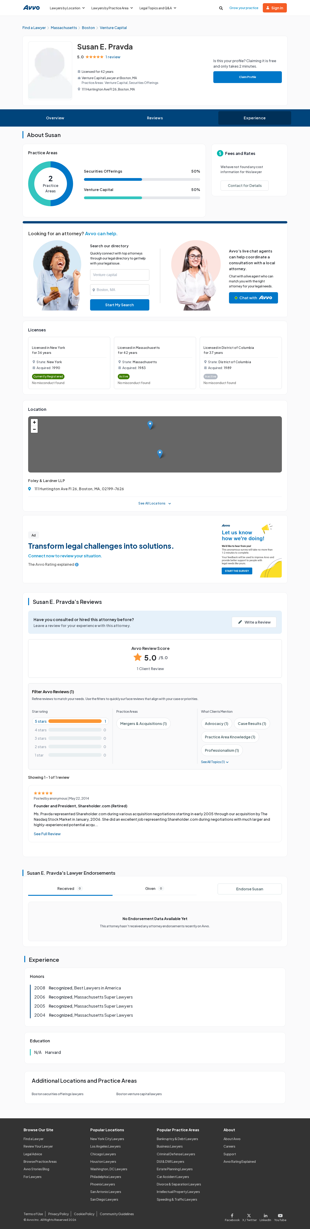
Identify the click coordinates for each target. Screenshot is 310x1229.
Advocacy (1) (216, 723)
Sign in (277, 7)
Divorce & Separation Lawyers (179, 1184)
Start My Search (119, 304)
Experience (255, 117)
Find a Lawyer (34, 1139)
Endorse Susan (249, 888)
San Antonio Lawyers (105, 1192)
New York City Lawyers (107, 1139)
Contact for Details (245, 185)
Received (69, 888)
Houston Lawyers (103, 1161)
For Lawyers (33, 1177)
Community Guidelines (117, 1214)
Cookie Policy (84, 1214)
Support (230, 1154)
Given (153, 888)
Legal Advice (33, 1154)
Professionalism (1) (222, 750)
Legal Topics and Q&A (156, 8)
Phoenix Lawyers (102, 1184)
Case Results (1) (252, 723)
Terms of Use (33, 1214)
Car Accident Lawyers (173, 1177)
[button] (160, 454)
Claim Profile (247, 77)
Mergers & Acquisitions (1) (143, 723)
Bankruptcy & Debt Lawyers (177, 1139)
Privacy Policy (58, 1214)
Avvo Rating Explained (240, 1161)
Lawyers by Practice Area (109, 8)
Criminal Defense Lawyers (176, 1154)
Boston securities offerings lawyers (58, 1094)
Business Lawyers (170, 1146)
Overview (55, 117)
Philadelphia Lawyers (105, 1177)
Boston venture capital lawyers (139, 1094)
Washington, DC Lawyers (108, 1169)
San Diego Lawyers (104, 1199)
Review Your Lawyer (38, 1146)
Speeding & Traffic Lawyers (177, 1199)
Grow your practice (243, 8)
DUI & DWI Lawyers (170, 1161)
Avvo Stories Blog (36, 1169)
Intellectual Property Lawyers (178, 1192)
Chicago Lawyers (103, 1154)
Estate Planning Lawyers (175, 1169)
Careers (229, 1146)
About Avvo (232, 1139)
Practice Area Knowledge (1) (230, 736)
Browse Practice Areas (40, 1161)
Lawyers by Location (65, 8)
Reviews (155, 117)
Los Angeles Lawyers (105, 1146)
